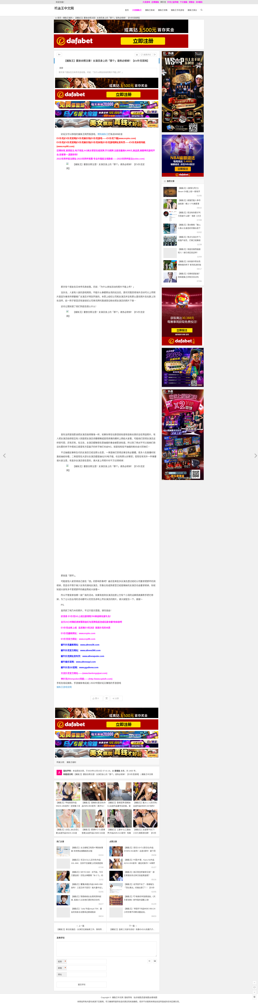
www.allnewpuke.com (93, 656)
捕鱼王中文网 (64, 8)
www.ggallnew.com (88, 667)
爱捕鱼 (117, 771)
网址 (60, 974)
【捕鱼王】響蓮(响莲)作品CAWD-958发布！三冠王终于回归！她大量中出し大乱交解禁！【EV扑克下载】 (87, 887)
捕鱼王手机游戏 (177, 10)
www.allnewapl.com (86, 662)
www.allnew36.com (89, 645)
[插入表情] (149, 961)
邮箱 (62, 968)
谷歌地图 (153, 997)
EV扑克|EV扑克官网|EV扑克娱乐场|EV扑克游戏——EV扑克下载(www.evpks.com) (96, 138)
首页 (127, 10)
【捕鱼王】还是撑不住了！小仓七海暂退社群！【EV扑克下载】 (144, 833)
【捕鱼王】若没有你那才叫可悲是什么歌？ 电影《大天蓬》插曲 (189, 215)
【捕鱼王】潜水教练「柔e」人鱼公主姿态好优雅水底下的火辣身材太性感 (190, 228)
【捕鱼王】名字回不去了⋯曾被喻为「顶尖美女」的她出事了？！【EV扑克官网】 (139, 887)
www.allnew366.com (90, 650)
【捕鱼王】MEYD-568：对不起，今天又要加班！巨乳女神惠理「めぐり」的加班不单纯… (87, 875)
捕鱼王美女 (192, 10)
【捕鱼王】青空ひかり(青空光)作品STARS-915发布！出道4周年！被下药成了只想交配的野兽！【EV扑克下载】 (140, 851)
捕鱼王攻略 (162, 10)
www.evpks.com (87, 633)
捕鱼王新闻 (150, 10)
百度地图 (145, 997)
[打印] (137, 55)
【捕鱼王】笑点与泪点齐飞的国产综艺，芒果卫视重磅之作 (189, 240)
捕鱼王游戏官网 (64, 687)
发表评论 (147, 55)
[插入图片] (155, 961)
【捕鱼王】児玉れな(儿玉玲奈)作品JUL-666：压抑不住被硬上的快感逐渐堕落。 (87, 863)
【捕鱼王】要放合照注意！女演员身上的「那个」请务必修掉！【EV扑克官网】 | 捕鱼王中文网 (114, 774)
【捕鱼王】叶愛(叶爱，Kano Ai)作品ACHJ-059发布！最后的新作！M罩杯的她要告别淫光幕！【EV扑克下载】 (139, 863)
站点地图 (137, 997)
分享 (117, 698)
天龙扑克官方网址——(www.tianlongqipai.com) (84, 673)
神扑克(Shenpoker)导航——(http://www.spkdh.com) (86, 679)
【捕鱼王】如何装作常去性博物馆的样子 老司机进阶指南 (189, 264)
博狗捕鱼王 (102, 134)
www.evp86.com (87, 639)
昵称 (62, 961)
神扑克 (163, 2)
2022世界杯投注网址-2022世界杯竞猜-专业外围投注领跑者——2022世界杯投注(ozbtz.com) (100, 159)
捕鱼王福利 (67, 18)
